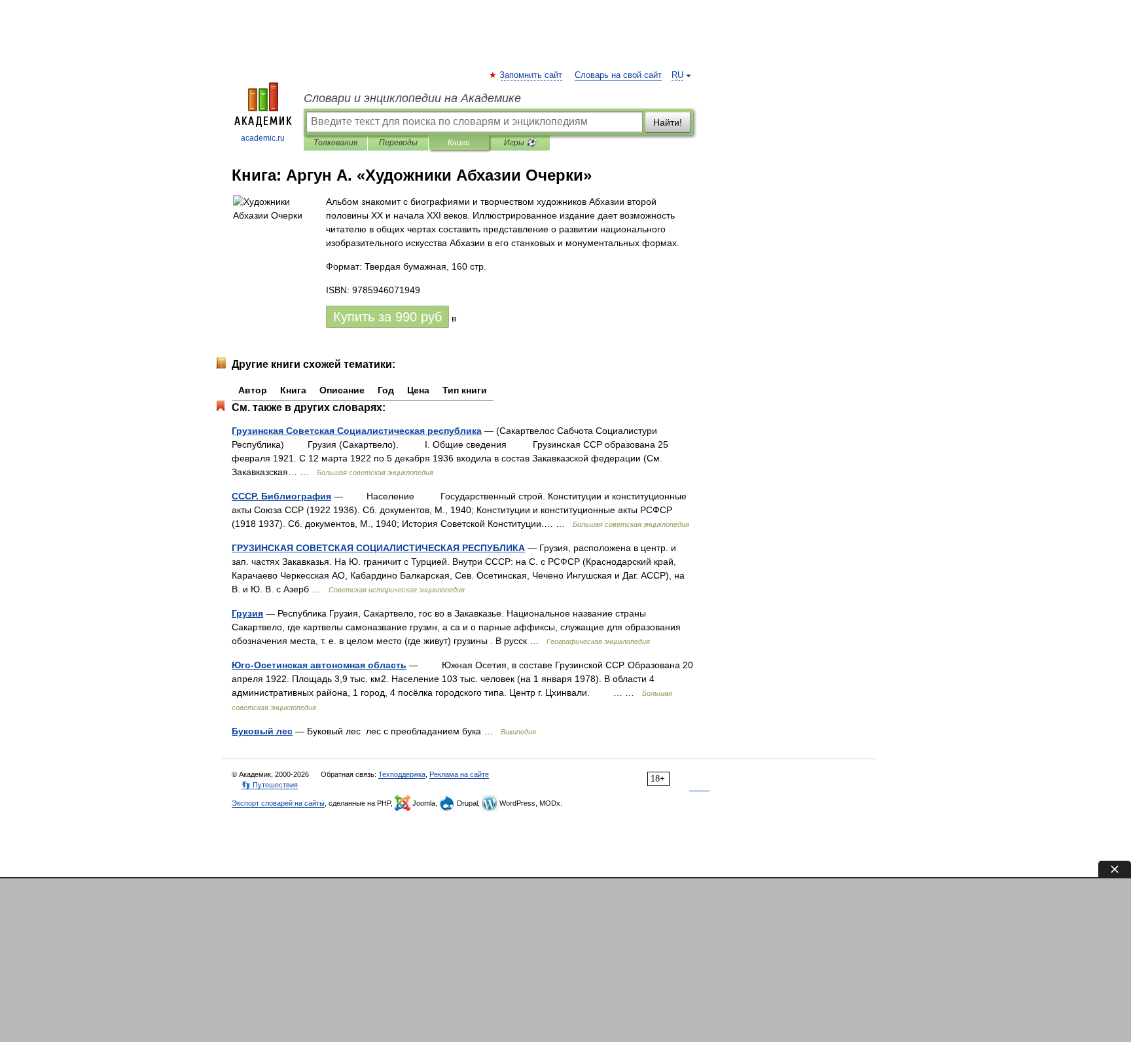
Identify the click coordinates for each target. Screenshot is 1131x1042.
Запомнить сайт (531, 75)
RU (677, 75)
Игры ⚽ (520, 142)
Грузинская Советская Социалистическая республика (357, 430)
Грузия (247, 613)
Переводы (398, 142)
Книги (459, 142)
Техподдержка (401, 774)
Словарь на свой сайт (618, 75)
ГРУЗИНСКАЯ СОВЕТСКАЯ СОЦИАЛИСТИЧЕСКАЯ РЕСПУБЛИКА (378, 548)
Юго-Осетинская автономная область (319, 665)
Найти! (667, 122)
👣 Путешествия (270, 785)
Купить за (387, 317)
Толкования (335, 142)
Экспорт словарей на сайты (278, 803)
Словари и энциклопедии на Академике (412, 98)
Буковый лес (262, 731)
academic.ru (263, 138)
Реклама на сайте (459, 774)
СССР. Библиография (281, 496)
